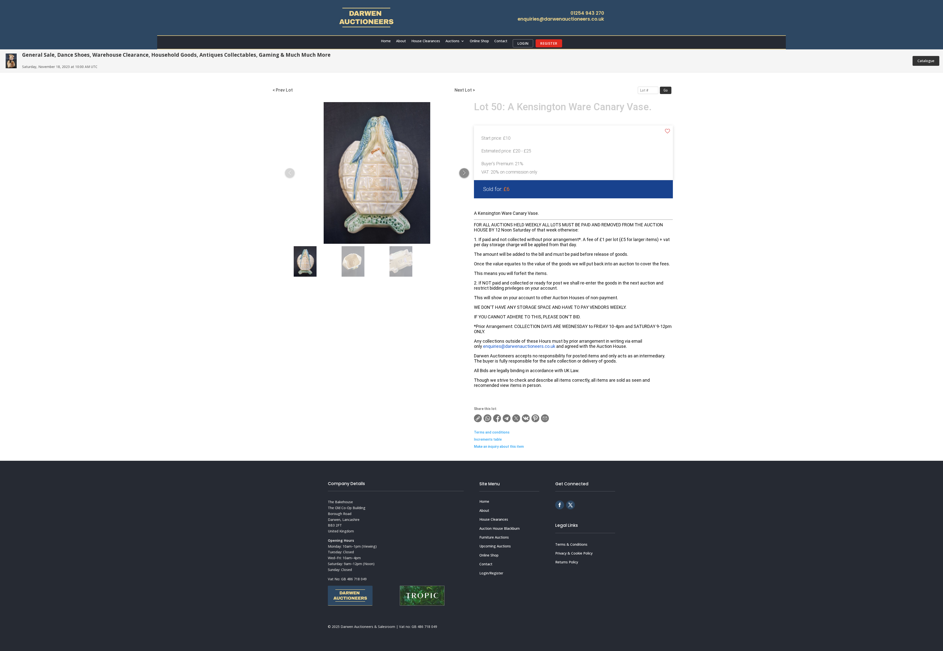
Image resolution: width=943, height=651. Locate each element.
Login (522, 43)
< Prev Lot (283, 90)
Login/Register (491, 573)
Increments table (488, 439)
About (401, 41)
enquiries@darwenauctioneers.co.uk (561, 19)
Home (386, 41)
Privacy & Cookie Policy (574, 553)
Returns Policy (566, 562)
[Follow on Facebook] (559, 505)
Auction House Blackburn (499, 528)
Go (666, 90)
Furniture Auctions (494, 537)
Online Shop (479, 41)
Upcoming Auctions (495, 546)
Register (548, 43)
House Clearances (425, 41)
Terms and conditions (492, 432)
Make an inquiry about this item (499, 446)
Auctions (452, 41)
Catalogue (925, 60)
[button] (464, 173)
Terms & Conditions (571, 544)
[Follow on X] (570, 505)
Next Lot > (465, 90)
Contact (500, 41)
